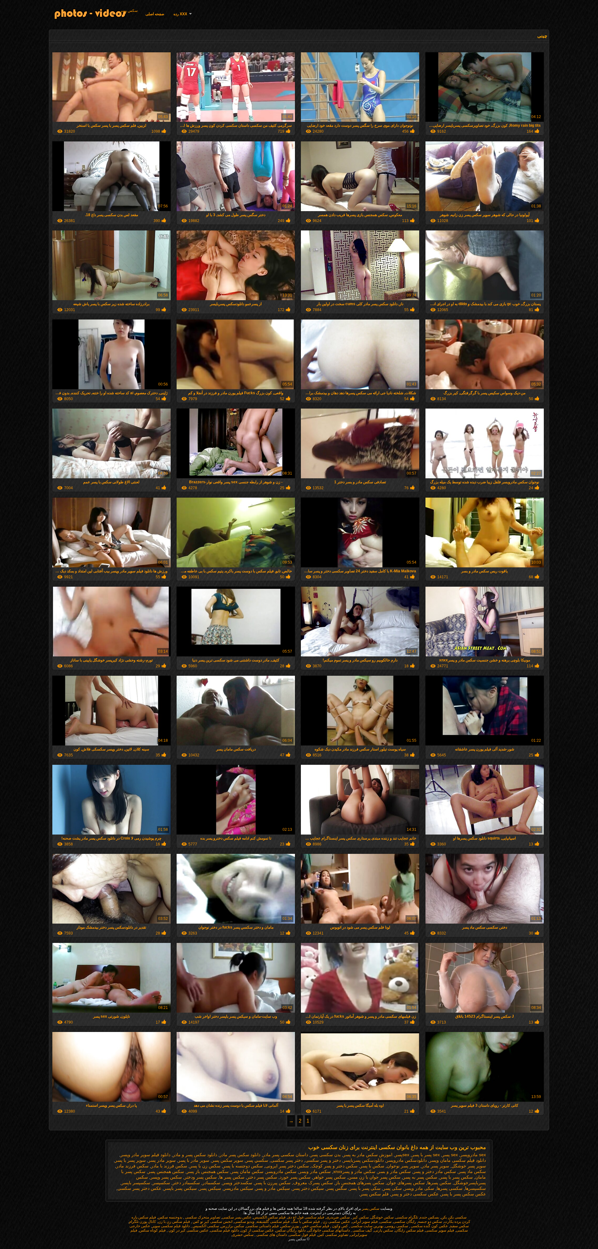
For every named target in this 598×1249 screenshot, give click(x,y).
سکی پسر (392, 1188)
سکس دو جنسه (430, 1221)
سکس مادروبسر (281, 1171)
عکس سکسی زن (336, 1221)
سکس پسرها (439, 1182)
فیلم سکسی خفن (315, 1226)
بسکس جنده (429, 1217)
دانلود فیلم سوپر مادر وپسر (145, 1154)
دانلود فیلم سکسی (224, 1230)
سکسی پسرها (450, 1188)
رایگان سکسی (404, 1221)
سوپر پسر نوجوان (403, 1165)
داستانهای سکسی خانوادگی (328, 1230)
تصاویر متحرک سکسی (202, 1217)
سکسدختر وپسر (237, 1182)
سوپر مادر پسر (162, 1160)
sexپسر (402, 1154)
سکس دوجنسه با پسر (243, 1165)
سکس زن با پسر (205, 1165)
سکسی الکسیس (205, 1226)
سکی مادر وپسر (419, 1188)
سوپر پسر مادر (435, 1165)
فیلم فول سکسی (302, 1234)
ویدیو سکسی (244, 1221)
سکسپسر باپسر (135, 1182)
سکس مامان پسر (247, 1171)
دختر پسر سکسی (287, 1160)
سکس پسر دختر (262, 1177)
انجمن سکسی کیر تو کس (212, 1221)
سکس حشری (243, 1234)
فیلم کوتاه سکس (152, 1230)
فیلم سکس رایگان (409, 1230)
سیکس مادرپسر (238, 1188)
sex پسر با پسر (426, 1154)
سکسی (386, 1221)
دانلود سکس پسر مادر (240, 1154)
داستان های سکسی (271, 1234)
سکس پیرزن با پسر (273, 1182)
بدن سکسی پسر (326, 1154)
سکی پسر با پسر (365, 1188)
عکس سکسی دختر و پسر (415, 1193)
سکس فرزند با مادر (169, 1165)
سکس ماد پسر (472, 1171)
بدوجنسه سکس (170, 1217)
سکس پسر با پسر (456, 1177)
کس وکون (339, 1226)
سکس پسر (129, 10)
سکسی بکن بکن (454, 1217)
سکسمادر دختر (186, 1182)
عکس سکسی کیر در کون (188, 1230)
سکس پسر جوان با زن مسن (374, 1177)
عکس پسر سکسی (236, 1217)
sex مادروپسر (473, 1154)
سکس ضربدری (338, 1217)
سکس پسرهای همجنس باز (359, 1182)
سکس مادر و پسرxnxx (354, 1171)
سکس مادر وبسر (315, 1171)
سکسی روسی (396, 1226)
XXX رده (180, 14)
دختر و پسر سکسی (323, 1160)
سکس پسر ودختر (200, 1177)
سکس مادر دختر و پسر (434, 1171)
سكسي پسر (257, 1160)
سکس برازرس (232, 1226)
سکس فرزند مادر (132, 1165)
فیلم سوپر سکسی (439, 1230)
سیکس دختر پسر (308, 1188)
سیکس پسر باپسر (180, 1188)
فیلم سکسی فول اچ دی (305, 1217)
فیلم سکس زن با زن (174, 1221)
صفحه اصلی (154, 14)
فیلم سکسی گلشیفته (273, 1221)
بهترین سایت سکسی (366, 1226)
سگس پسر (336, 1188)
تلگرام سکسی (407, 1217)
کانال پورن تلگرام (142, 1221)
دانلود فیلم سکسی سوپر (171, 1226)
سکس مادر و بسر (394, 1171)
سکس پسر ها (231, 1177)
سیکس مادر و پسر (273, 1188)
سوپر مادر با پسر (193, 1160)
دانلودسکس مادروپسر (406, 1160)
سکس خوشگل (382, 1217)
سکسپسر (161, 1182)
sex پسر (450, 1154)
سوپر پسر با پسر (130, 1160)
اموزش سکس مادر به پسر (367, 1154)
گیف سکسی (362, 1230)
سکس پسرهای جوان (406, 1182)
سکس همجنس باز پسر (208, 1171)
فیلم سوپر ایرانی (365, 1221)
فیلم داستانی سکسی (262, 1226)
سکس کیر (360, 1217)
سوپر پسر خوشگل (469, 1165)
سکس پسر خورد (295, 1177)
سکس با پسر (372, 1165)
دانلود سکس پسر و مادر (195, 1154)
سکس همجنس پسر (166, 1171)
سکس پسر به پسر (420, 1177)
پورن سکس (290, 1226)
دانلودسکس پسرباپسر (363, 1160)
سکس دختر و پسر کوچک (334, 1165)
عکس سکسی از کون (257, 1230)
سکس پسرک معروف (313, 1182)
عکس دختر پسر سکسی (139, 1188)
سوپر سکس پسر (227, 1160)
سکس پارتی (383, 1230)
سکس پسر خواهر (329, 1177)
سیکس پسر (210, 1188)
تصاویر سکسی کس (333, 1234)
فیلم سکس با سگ (306, 1221)
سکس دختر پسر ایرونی (287, 1165)
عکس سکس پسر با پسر (463, 1193)
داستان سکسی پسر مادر (285, 1154)
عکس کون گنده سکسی (429, 1226)
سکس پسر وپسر (166, 1177)
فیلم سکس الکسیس (269, 1217)
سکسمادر (211, 1182)
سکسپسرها (475, 1188)
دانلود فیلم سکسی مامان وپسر (457, 1160)
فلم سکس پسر (374, 1193)
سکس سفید (459, 1226)
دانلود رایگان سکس (291, 1230)
